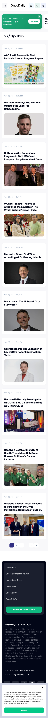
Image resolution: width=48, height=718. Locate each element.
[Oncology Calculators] (31, 5)
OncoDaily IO (11, 586)
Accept (24, 710)
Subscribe (34, 21)
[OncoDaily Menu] (4, 5)
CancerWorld (11, 567)
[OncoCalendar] (43, 5)
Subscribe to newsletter (24, 609)
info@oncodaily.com (20, 674)
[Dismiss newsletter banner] (39, 16)
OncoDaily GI (11, 593)
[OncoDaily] (18, 5)
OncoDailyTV (11, 599)
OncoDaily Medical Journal (17, 573)
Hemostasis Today (14, 580)
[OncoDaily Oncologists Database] (37, 5)
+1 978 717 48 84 (27, 670)
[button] (42, 687)
